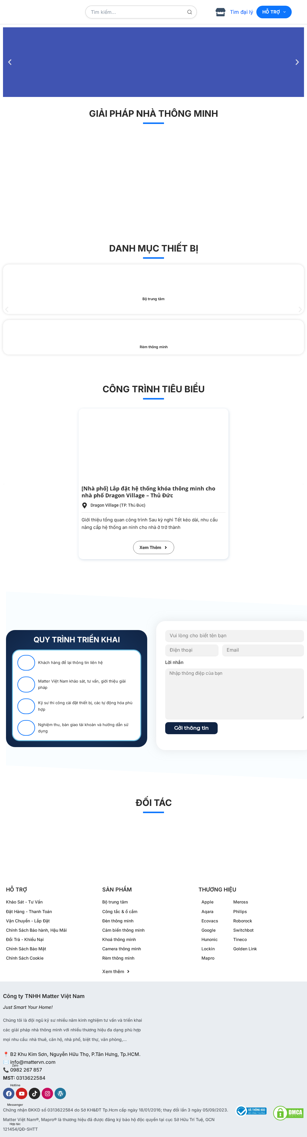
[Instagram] (47, 1093)
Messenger (15, 1104)
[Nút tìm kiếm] (189, 12)
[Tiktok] (34, 1093)
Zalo (15, 1065)
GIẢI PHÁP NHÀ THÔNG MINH (153, 113)
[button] (9, 62)
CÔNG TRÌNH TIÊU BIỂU (154, 389)
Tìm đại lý (241, 12)
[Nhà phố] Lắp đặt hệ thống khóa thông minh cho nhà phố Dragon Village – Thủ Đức (148, 492)
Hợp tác (15, 1124)
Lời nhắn (174, 662)
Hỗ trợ (271, 12)
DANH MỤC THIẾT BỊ (153, 248)
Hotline (15, 1085)
